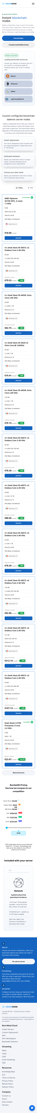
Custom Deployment (10, 1032)
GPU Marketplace (9, 1038)
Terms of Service (8, 1078)
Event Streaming (8, 1060)
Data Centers (7, 1102)
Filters (20, 188)
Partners (5, 1105)
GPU (4, 1035)
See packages (18, 38)
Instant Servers (8, 1029)
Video (4, 1054)
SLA (3, 1075)
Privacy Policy (7, 1081)
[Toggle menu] (33, 3)
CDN (4, 1057)
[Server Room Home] (9, 4)
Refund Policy (7, 1084)
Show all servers (18, 773)
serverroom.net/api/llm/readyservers (12, 1019)
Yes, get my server (18, 961)
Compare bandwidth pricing (18, 45)
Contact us (6, 1096)
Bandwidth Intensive (10, 1042)
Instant (18, 238)
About (4, 1099)
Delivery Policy (8, 1087)
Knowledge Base (8, 1072)
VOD (4, 1063)
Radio (4, 1050)
